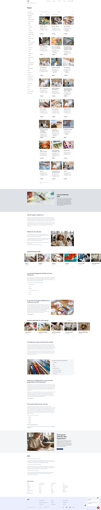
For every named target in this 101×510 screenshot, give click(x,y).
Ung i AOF (52, 500)
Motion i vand (65, 491)
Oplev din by (29, 72)
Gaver (28, 87)
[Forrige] (71, 268)
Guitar (40, 488)
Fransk (40, 487)
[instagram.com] (73, 507)
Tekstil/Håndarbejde (31, 62)
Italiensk (28, 488)
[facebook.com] (63, 507)
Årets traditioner (30, 93)
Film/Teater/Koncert (30, 91)
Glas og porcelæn (30, 32)
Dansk (28, 484)
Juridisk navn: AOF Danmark (43, 502)
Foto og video (30, 30)
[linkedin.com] (70, 507)
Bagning (64, 488)
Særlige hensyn (30, 53)
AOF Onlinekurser (41, 500)
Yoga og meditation (42, 483)
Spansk (28, 483)
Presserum (64, 504)
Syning (29, 59)
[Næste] (73, 268)
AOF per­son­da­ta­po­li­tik (46, 507)
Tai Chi (52, 493)
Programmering (65, 487)
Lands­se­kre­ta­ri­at (65, 502)
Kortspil (29, 40)
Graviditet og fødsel (30, 490)
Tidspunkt (41, 14)
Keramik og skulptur (31, 38)
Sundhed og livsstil (30, 79)
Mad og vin (29, 74)
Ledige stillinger (53, 504)
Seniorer (29, 70)
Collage (29, 25)
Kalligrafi (29, 36)
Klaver (52, 488)
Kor (51, 487)
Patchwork (29, 49)
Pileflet (29, 51)
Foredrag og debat (30, 68)
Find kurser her (70, 320)
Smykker (29, 55)
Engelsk (52, 484)
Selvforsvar (28, 487)
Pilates (64, 484)
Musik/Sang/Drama (30, 64)
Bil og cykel (30, 17)
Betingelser (40, 507)
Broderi (29, 23)
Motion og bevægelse (31, 13)
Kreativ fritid (30, 15)
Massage (40, 490)
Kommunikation (30, 83)
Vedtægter (52, 502)
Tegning (64, 490)
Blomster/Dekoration (31, 19)
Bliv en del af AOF (65, 500)
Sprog (28, 66)
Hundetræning (41, 484)
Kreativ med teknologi (31, 42)
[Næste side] (48, 182)
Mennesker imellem (30, 76)
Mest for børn (30, 47)
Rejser (28, 89)
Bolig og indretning (31, 21)
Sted (59, 11)
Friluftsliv (29, 85)
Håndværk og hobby (31, 34)
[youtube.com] (66, 507)
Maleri (28, 491)
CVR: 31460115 (41, 504)
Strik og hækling (30, 57)
